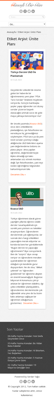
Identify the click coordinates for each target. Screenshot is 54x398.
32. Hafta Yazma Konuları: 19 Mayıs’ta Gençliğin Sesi (22, 366)
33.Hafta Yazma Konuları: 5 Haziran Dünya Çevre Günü (25, 359)
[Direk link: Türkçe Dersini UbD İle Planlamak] (27, 60)
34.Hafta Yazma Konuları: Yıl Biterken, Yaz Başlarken (26, 352)
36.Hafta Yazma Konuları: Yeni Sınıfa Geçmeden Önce (25, 337)
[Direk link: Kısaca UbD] (27, 197)
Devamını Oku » (18, 174)
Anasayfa (11, 31)
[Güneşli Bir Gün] (27, 6)
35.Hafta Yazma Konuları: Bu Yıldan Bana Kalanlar (25, 344)
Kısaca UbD (35, 123)
